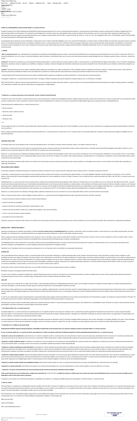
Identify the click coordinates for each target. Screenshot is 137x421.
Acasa (2, 25)
